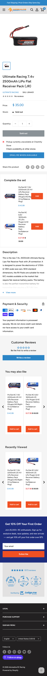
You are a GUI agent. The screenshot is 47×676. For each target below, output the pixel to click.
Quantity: (7, 124)
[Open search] (31, 9)
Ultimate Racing (11, 92)
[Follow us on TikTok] (29, 652)
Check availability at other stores (21, 149)
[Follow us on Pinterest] (19, 652)
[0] (42, 9)
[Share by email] (42, 167)
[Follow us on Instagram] (14, 652)
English (7, 639)
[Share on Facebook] (28, 167)
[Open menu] (4, 10)
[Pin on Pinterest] (32, 167)
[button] (23, 155)
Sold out (23, 133)
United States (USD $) (26, 639)
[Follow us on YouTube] (24, 652)
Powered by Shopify (10, 670)
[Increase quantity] (29, 123)
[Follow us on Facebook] (4, 652)
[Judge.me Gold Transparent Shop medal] (23, 581)
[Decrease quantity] (15, 123)
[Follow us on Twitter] (9, 652)
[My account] (37, 9)
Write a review (23, 357)
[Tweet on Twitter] (37, 167)
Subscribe (23, 554)
